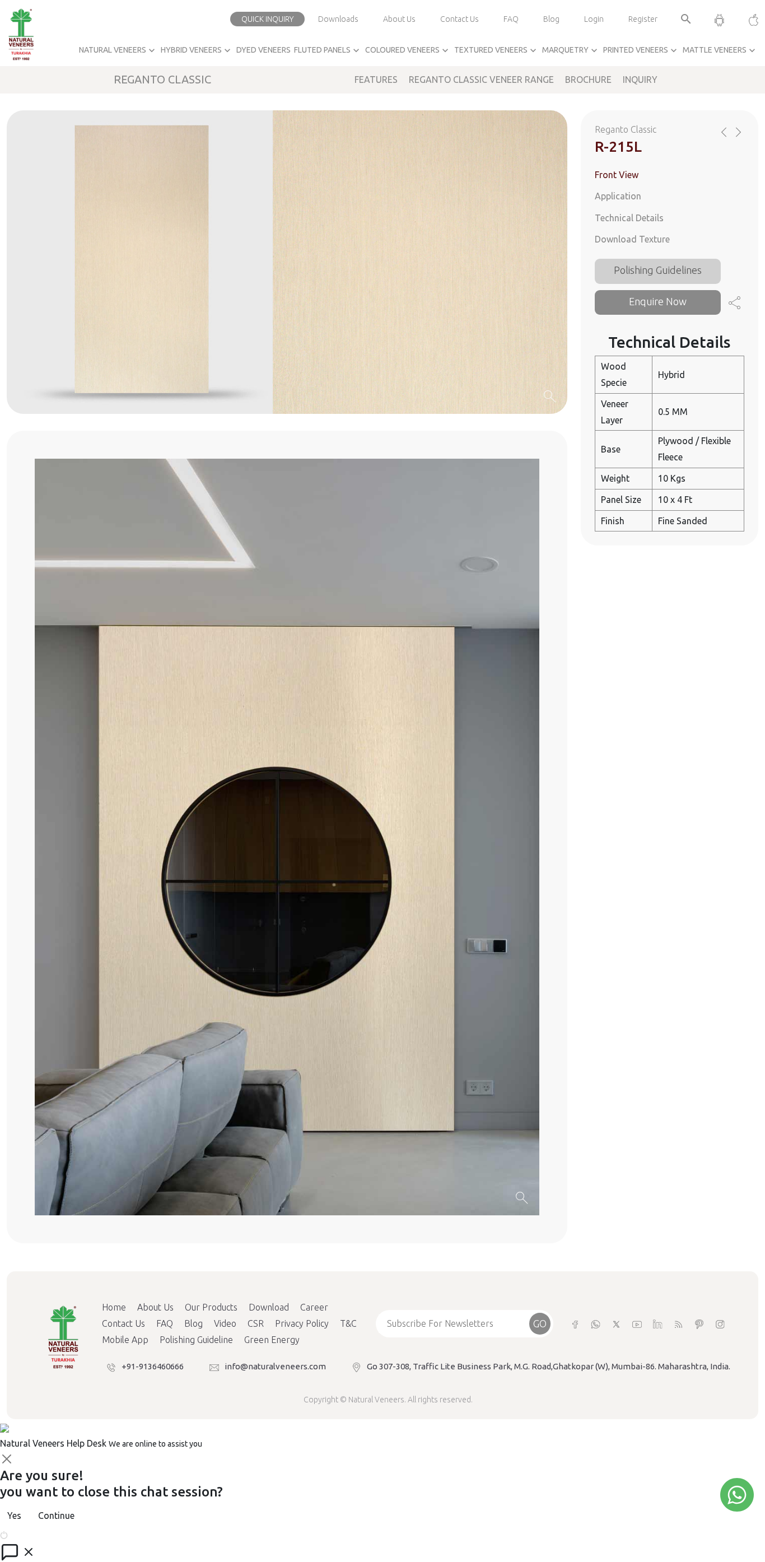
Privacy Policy (302, 1323)
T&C (348, 1323)
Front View (616, 175)
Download (269, 1307)
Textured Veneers (496, 50)
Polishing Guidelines (658, 270)
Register (642, 19)
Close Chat (31, 1534)
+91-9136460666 (153, 1366)
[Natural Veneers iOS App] (748, 19)
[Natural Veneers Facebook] (575, 1324)
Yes (14, 1515)
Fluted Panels (328, 50)
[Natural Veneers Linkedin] (657, 1324)
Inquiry (640, 79)
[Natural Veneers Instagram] (720, 1324)
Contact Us (459, 19)
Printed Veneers (641, 50)
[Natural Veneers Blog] (678, 1324)
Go (540, 1323)
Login (594, 19)
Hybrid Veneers (197, 50)
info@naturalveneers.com (275, 1366)
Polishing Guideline (196, 1340)
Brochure (588, 79)
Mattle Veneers (720, 50)
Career (314, 1307)
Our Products (211, 1307)
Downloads (338, 19)
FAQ (511, 19)
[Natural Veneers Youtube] (637, 1324)
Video (225, 1323)
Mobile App (125, 1340)
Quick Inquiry (267, 19)
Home (114, 1307)
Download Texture (632, 240)
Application (618, 196)
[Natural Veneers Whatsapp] (595, 1324)
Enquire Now (658, 301)
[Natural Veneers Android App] (719, 19)
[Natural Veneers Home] (63, 1336)
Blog (551, 19)
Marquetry (571, 50)
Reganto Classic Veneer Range (481, 79)
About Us (399, 19)
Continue (56, 1515)
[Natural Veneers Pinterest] (699, 1324)
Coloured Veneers (408, 50)
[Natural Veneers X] (616, 1324)
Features (376, 79)
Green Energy (272, 1340)
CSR (256, 1323)
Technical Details (629, 218)
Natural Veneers (118, 50)
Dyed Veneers (263, 49)
